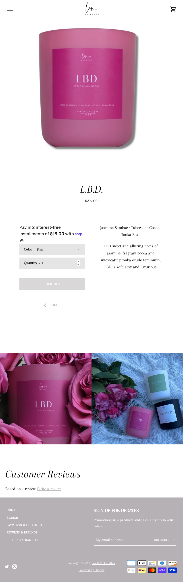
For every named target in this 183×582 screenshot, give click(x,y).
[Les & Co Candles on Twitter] (6, 566)
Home (11, 510)
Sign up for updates (116, 510)
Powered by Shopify (91, 570)
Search (12, 517)
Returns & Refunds (22, 532)
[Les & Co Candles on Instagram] (14, 566)
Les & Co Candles (103, 563)
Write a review (49, 488)
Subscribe (162, 540)
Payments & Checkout (24, 525)
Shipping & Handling (24, 540)
